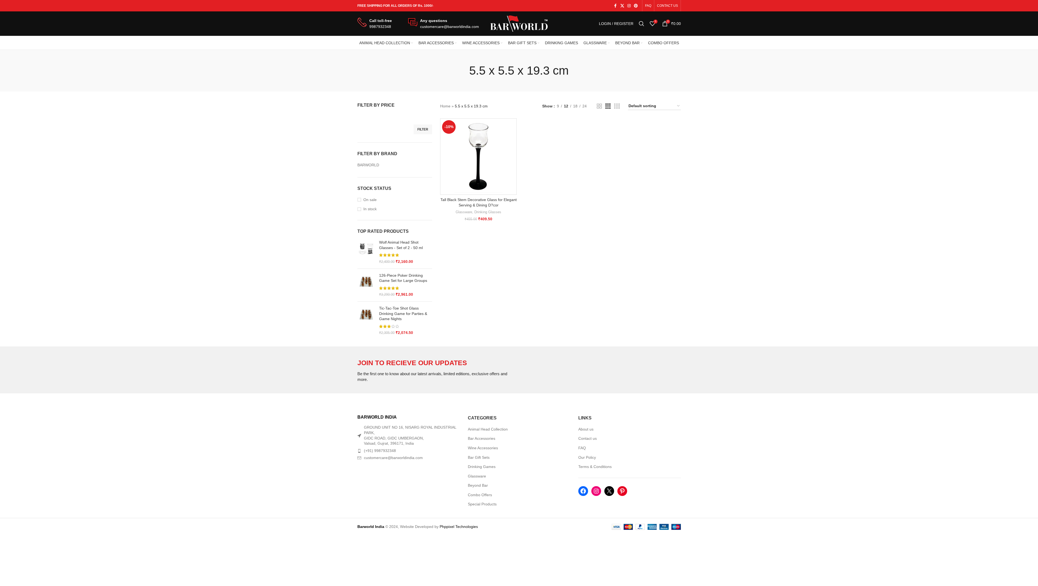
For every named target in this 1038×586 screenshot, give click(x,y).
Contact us (587, 438)
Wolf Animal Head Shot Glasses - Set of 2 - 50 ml (401, 245)
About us (585, 429)
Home (445, 106)
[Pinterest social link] (635, 5)
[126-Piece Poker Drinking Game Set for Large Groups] (366, 285)
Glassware (464, 212)
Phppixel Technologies (459, 526)
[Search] (641, 23)
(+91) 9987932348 (380, 450)
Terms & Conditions (595, 466)
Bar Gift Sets (479, 457)
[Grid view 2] (599, 106)
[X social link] (622, 5)
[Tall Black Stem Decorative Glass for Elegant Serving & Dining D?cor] (478, 156)
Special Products (482, 504)
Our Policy (587, 457)
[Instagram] (596, 491)
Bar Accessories (481, 438)
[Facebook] (583, 491)
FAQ (582, 448)
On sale (370, 200)
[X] (609, 491)
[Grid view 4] (617, 106)
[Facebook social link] (615, 5)
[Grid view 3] (608, 106)
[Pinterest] (622, 491)
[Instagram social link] (629, 5)
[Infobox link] (374, 24)
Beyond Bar (478, 485)
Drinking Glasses (487, 212)
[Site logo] (519, 23)
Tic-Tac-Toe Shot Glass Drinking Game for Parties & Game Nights (403, 313)
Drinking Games (482, 466)
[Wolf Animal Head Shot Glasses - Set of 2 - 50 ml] (366, 252)
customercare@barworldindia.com (393, 458)
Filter (422, 129)
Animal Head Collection (488, 429)
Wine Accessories (483, 448)
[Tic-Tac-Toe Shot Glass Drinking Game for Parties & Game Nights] (366, 321)
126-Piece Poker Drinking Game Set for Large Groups (403, 278)
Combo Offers (480, 495)
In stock (370, 209)
